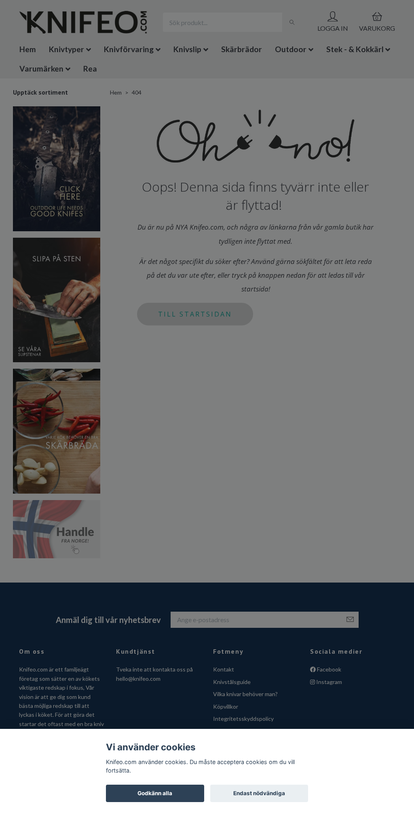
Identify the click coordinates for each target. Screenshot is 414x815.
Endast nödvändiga (259, 793)
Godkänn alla (154, 793)
